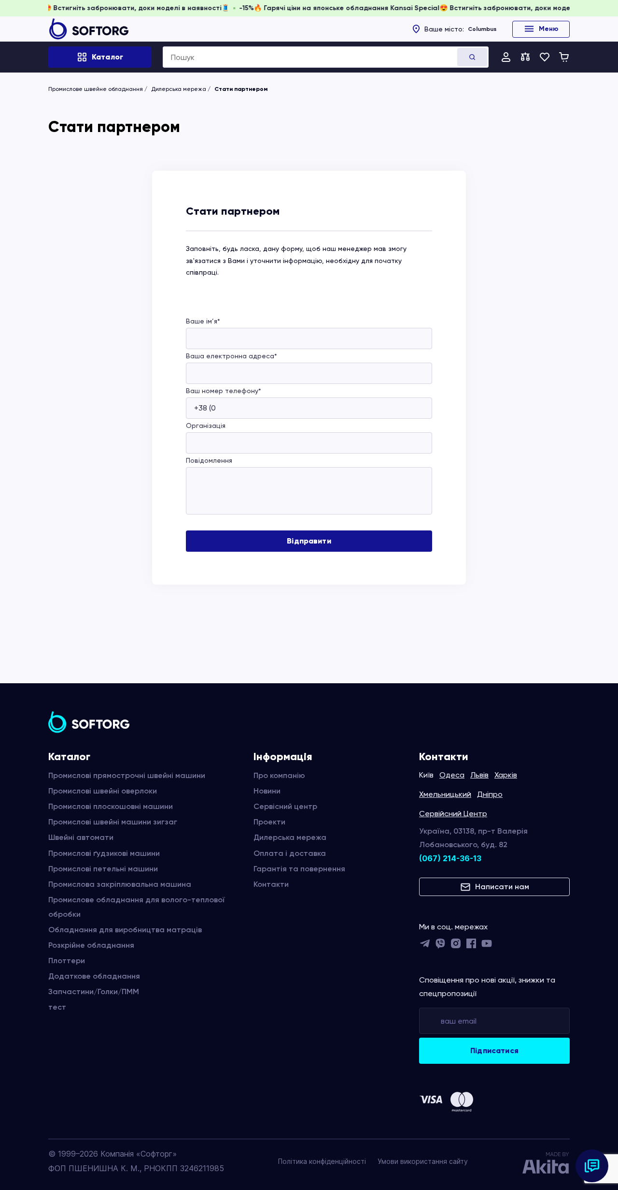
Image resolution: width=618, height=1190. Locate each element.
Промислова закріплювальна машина (119, 884)
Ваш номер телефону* (223, 391)
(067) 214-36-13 (450, 858)
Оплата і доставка (289, 853)
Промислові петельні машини (103, 868)
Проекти (269, 821)
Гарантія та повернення (299, 868)
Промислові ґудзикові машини (104, 853)
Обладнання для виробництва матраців (125, 929)
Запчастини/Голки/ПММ (93, 991)
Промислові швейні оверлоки (102, 790)
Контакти (271, 884)
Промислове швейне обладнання (95, 89)
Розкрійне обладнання (91, 945)
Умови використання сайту (423, 1161)
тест (57, 1007)
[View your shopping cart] (564, 57)
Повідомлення (209, 460)
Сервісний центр (285, 806)
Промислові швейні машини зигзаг (112, 821)
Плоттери (66, 960)
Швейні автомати (80, 837)
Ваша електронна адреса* (231, 356)
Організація (205, 425)
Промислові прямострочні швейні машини (126, 775)
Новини (267, 790)
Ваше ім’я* (203, 321)
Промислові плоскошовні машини (110, 806)
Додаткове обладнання (94, 976)
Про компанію (279, 775)
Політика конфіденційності (322, 1161)
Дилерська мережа (178, 89)
